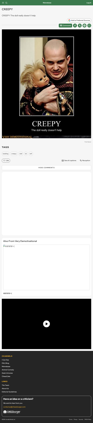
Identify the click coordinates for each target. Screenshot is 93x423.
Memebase (47, 3)
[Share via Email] (89, 25)
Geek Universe (7, 373)
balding (5, 154)
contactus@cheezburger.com (14, 407)
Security (81, 419)
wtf (31, 154)
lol (26, 154)
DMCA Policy (87, 419)
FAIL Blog (5, 363)
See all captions (70, 160)
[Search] (6, 2)
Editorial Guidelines (9, 392)
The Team (5, 385)
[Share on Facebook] (75, 25)
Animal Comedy (8, 370)
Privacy (75, 419)
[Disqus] (46, 204)
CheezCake (6, 376)
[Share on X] (80, 25)
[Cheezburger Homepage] (46, 412)
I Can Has (5, 360)
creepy (14, 154)
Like (7, 160)
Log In (89, 3)
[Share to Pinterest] (84, 25)
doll (21, 154)
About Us (5, 388)
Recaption (86, 160)
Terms (70, 419)
